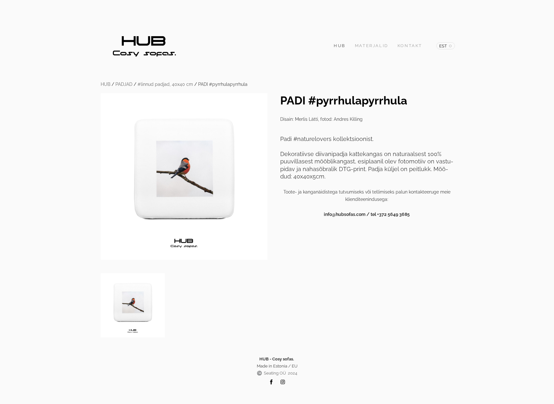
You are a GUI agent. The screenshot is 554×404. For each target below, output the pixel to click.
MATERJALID (371, 45)
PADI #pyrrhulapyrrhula (223, 84)
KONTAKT (410, 45)
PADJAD (123, 84)
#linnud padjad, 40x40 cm (165, 84)
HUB (340, 45)
